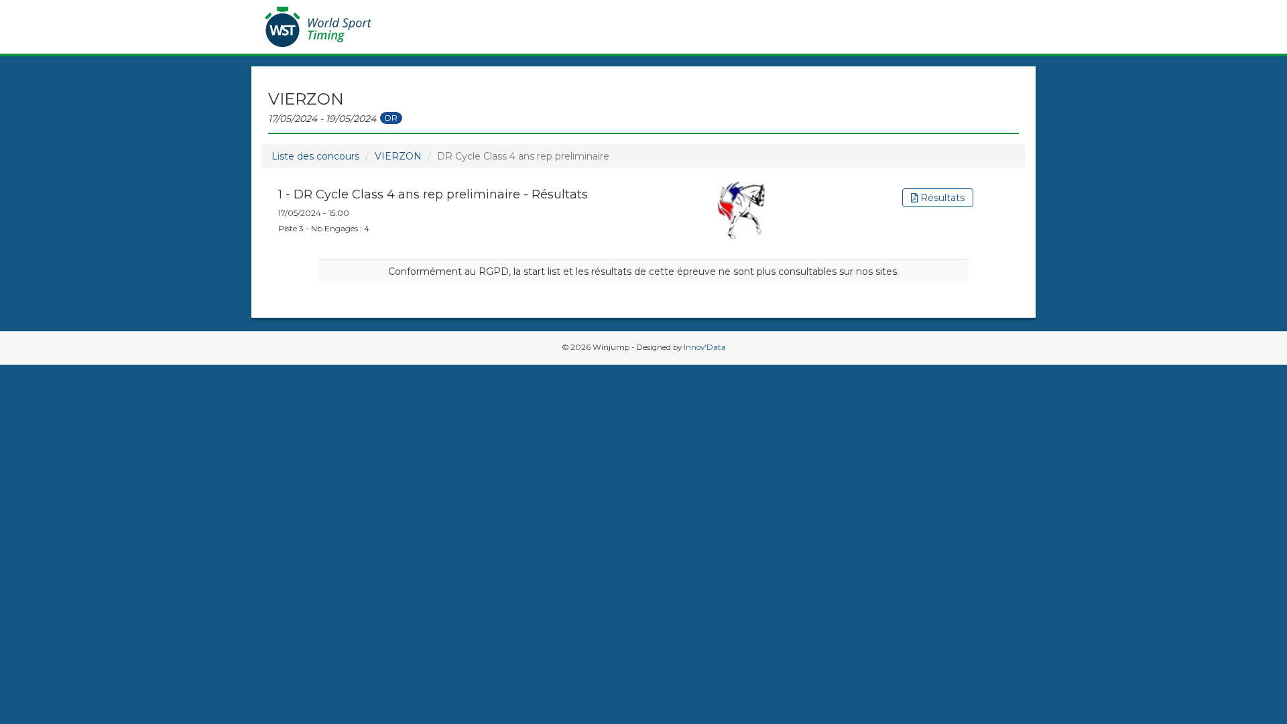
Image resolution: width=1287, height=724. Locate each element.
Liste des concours (315, 156)
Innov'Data (705, 347)
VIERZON (398, 156)
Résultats (941, 198)
